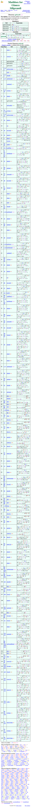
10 (4, 91)
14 (5, 111)
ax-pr (22, 757)
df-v (21, 773)
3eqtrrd (8, 188)
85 (4, 491)
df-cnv (26, 780)
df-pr (21, 776)
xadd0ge (9, 148)
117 (5, 656)
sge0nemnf (9, 78)
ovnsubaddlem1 (16, 801)
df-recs (13, 788)
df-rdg (18, 788)
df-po (21, 779)
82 (4, 479)
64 (4, 641)
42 (4, 261)
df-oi (11, 790)
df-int (8, 777)
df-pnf (21, 790)
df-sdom (16, 789)
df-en (5, 789)
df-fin (22, 789)
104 (5, 644)
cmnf (15, 750)
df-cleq (26, 771)
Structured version (26, 10)
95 (4, 543)
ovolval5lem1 (7, 803)
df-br (18, 777)
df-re (23, 797)
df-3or (2, 769)
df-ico (7, 796)
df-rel (21, 780)
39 (4, 333)
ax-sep (6, 757)
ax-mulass (24, 761)
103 (5, 582)
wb (1, 746)
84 (4, 486)
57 (4, 721)
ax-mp (17, 753)
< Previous (27, 1)
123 (5, 702)
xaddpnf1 (9, 253)
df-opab (23, 777)
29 (4, 189)
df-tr (6, 779)
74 (4, 428)
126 (5, 732)
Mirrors (2, 10)
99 (4, 568)
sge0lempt (9, 153)
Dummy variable (6, 45)
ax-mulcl (23, 760)
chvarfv (9, 484)
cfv (7, 748)
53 (4, 322)
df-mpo (7, 786)
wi (24, 744)
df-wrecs (7, 788)
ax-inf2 (6, 758)
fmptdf (8, 75)
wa (6, 746)
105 (5, 588)
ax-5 (12, 754)
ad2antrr (9, 392)
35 (4, 218)
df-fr (2, 780)
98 (4, 575)
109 (5, 645)
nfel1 (8, 423)
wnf (16, 746)
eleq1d (8, 446)
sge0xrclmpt (10, 69)
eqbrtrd (8, 168)
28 (4, 180)
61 (4, 380)
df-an (22, 768)
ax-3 (27, 753)
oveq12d (9, 661)
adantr (8, 96)
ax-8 (25, 754)
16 (4, 120)
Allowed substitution (7, 40)
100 (5, 570)
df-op (26, 776)
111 (5, 620)
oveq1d (9, 56)
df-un (12, 775)
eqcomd (9, 130)
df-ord (7, 783)
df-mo (10, 771)
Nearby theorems (27, 3)
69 (5, 410)
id (7, 126)
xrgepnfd (9, 174)
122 (5, 690)
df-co (2, 781)
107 (5, 607)
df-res (17, 781)
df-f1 (20, 784)
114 (5, 647)
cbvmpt (9, 589)
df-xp (16, 780)
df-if (7, 776)
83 (4, 480)
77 (4, 452)
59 (4, 378)
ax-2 (24, 753)
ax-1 (21, 753)
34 (5, 212)
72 (4, 426)
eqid (8, 72)
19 (4, 135)
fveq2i (8, 594)
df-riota (17, 785)
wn (20, 744)
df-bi (18, 768)
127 (5, 739)
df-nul (2, 776)
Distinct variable (12, 39)
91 (4, 520)
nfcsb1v (9, 419)
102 (5, 577)
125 (5, 723)
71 (4, 416)
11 (4, 96)
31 (4, 729)
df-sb (5, 771)
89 (5, 506)
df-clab (20, 771)
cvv (7, 747)
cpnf (9, 750)
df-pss (26, 775)
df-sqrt (6, 798)
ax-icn (2, 760)
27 (4, 175)
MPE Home (10, 10)
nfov (8, 656)
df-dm (7, 781)
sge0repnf (9, 212)
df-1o (23, 788)
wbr (23, 747)
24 (4, 156)
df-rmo (6, 773)
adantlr (8, 344)
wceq (11, 746)
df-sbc (26, 773)
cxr (21, 750)
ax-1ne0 (16, 762)
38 (4, 237)
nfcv (8, 396)
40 (4, 258)
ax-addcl (9, 760)
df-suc (22, 783)
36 (4, 225)
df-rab (16, 773)
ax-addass (17, 761)
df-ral (22, 772)
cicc (15, 751)
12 (4, 188)
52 (4, 316)
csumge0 (22, 751)
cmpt (2, 748)
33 (4, 208)
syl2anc (9, 90)
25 (4, 161)
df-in (17, 775)
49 (4, 295)
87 (4, 500)
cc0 (3, 750)
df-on (12, 783)
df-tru (13, 769)
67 (4, 406)
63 (4, 713)
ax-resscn (19, 758)
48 (4, 314)
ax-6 (17, 754)
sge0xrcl (9, 244)
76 (4, 437)
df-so (26, 779)
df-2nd (23, 786)
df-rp (20, 794)
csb (11, 747)
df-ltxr (12, 792)
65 (4, 401)
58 (4, 711)
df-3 (22, 793)
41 (4, 259)
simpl (8, 193)
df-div (7, 793)
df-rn (12, 781)
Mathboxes (3, 11)
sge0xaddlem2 (10, 644)
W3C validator (27, 805)
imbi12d (9, 453)
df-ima (22, 781)
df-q (16, 794)
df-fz (18, 796)
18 (4, 130)
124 (5, 714)
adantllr (9, 582)
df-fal (18, 769)
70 (4, 415)
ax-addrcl (16, 760)
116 (5, 664)
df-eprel (16, 779)
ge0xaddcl (9, 105)
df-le (17, 792)
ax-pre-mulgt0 (19, 765)
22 (4, 143)
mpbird (8, 224)
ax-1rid (22, 762)
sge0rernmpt (10, 478)
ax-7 (21, 754)
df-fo (24, 784)
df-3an (8, 769)
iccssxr (8, 141)
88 (4, 502)
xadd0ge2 (9, 296)
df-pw (12, 776)
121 (5, 689)
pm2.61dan (10, 722)
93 (4, 522)
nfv (8, 412)
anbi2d (8, 437)
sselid (8, 144)
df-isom (11, 785)
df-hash (12, 797)
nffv (8, 401)
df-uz (11, 794)
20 (4, 167)
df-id (11, 779)
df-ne (13, 772)
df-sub (22, 792)
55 (4, 336)
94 (4, 574)
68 (4, 407)
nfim (8, 427)
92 (4, 517)
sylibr (8, 702)
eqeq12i (9, 690)
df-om (13, 786)
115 (5, 701)
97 (4, 545)
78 (4, 446)
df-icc (13, 796)
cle (26, 750)
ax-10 (7, 756)
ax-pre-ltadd (10, 765)
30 (4, 737)
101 (5, 571)
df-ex (22, 769)
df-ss (22, 775)
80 (4, 484)
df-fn (11, 784)
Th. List (15, 10)
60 (4, 373)
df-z (6, 794)
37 (4, 730)
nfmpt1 (8, 398)
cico (10, 751)
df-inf (6, 790)
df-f (16, 784)
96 (4, 537)
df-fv (6, 785)
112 (5, 633)
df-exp (6, 797)
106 (5, 594)
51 (4, 308)
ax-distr (3, 762)
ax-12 (17, 756)
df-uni (2, 777)
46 (4, 283)
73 (4, 423)
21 (4, 152)
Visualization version (26, 11)
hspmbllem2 (26, 801)
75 (4, 483)
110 (5, 614)
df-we (11, 780)
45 (4, 321)
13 (4, 110)
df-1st (18, 786)
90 (4, 509)
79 (4, 454)
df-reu (11, 773)
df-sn (17, 776)
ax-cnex (12, 758)
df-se (7, 780)
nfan (8, 410)
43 (4, 265)
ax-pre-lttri (22, 764)
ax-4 (8, 754)
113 (5, 635)
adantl (8, 135)
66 (4, 402)
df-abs (12, 798)
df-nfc (8, 772)
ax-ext (22, 756)
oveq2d (9, 237)
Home (6, 10)
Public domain (18, 805)
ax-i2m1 (9, 762)
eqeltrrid (9, 608)
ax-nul (11, 757)
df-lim (16, 783)
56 (4, 344)
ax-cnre (15, 764)
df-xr (7, 792)
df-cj (18, 797)
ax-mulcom (9, 761)
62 (4, 385)
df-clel (2, 772)
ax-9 (2, 756)
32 (4, 224)
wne (2, 747)
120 (5, 672)
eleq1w (9, 432)
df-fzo (23, 796)
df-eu (15, 771)
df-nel (17, 772)
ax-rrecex (9, 764)
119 (5, 667)
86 (4, 642)
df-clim (18, 798)
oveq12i (9, 679)
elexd (8, 138)
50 (4, 303)
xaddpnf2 (9, 84)
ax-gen (2, 754)
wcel (22, 746)
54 (4, 327)
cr (22, 748)
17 (4, 173)
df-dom (10, 789)
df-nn (12, 793)
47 (4, 288)
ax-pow (17, 757)
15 (4, 115)
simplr (8, 600)
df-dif (8, 775)
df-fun (6, 784)
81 (4, 477)
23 (4, 148)
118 (5, 666)
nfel (8, 406)
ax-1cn (25, 758)
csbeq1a (9, 442)
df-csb (2, 775)
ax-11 (12, 756)
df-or (27, 768)
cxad (4, 751)
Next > (28, 2)
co (18, 748)
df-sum (23, 798)
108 (5, 608)
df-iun (12, 777)
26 (4, 169)
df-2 (17, 793)
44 (4, 335)
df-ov (22, 785)
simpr (8, 50)
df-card (16, 790)
